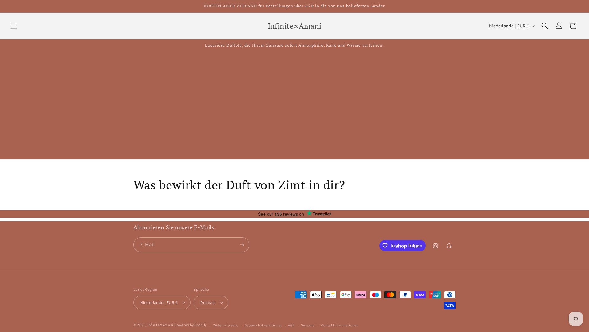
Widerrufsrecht (225, 325)
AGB (291, 325)
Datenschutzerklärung (263, 325)
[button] (13, 26)
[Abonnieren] (242, 244)
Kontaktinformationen (340, 325)
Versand (308, 325)
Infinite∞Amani (160, 324)
